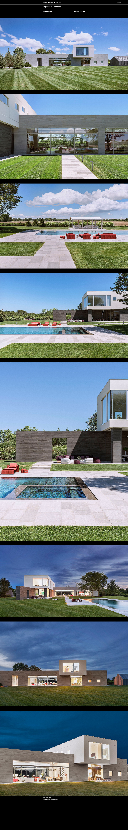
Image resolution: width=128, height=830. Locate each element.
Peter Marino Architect (52, 2)
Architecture (47, 11)
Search (118, 2)
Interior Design (79, 11)
